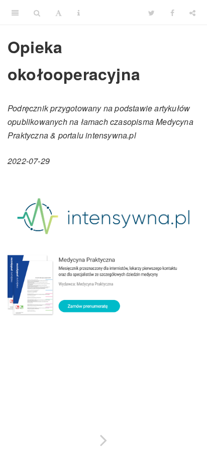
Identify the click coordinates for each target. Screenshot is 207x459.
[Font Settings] (58, 12)
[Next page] (103, 438)
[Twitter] (151, 12)
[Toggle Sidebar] (15, 12)
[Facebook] (172, 12)
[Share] (192, 12)
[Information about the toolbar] (78, 12)
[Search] (37, 12)
